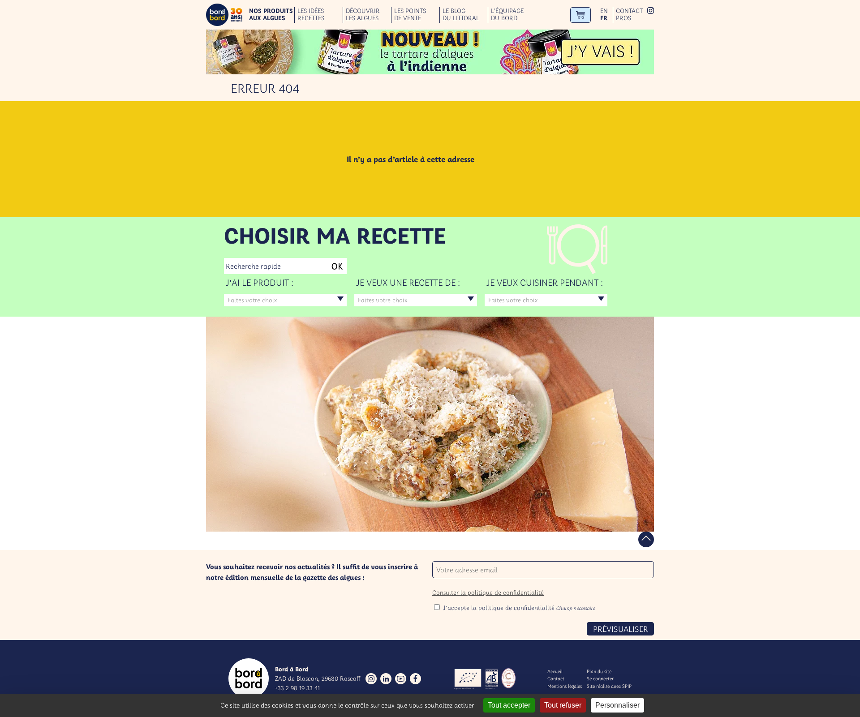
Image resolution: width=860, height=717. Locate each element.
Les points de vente (410, 14)
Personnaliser (617, 705)
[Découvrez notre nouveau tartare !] (430, 52)
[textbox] (285, 300)
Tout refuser (562, 705)
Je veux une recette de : (408, 282)
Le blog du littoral (461, 14)
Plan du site (599, 671)
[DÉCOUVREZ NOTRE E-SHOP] (580, 15)
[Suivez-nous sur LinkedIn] (385, 678)
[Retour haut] (646, 539)
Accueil (555, 671)
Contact (629, 11)
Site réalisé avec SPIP (609, 686)
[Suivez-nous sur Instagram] (371, 678)
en (604, 11)
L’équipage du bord (507, 14)
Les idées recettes (310, 14)
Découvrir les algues (363, 14)
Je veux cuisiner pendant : (544, 282)
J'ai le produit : (259, 282)
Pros (623, 18)
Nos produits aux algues (271, 14)
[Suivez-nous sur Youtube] (400, 678)
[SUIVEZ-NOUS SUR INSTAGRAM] (650, 11)
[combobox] (285, 300)
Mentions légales (564, 686)
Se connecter (600, 678)
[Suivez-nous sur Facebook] (415, 678)
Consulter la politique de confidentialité (488, 592)
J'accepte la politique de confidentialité (519, 608)
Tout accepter (509, 705)
